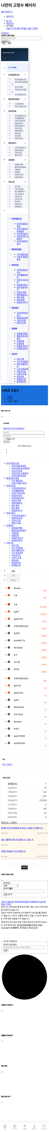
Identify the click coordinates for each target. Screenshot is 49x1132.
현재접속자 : (27, 783)
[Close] (4, 57)
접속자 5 (9, 16)
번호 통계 (18, 136)
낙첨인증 (17, 169)
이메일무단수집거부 (38, 902)
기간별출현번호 (20, 118)
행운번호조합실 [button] (12, 478)
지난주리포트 (19, 87)
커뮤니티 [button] (10, 543)
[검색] (3, 43)
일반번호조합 (19, 150)
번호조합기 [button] (10, 513)
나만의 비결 (18, 199)
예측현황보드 (19, 131)
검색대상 (6, 883)
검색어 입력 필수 (10, 944)
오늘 (13, 571)
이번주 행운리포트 (21, 106)
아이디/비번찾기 (17, 428)
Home (9, 396)
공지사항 (17, 186)
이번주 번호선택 (20, 121)
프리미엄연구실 (13, 75)
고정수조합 (18, 153)
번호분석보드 (19, 123)
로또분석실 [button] (10, 485)
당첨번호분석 (19, 177)
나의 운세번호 (19, 189)
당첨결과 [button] (10, 525)
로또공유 (17, 201)
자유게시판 (18, 196)
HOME (14, 67)
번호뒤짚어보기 (20, 126)
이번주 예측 (18, 128)
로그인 (9, 21)
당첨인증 (17, 172)
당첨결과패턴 (19, 164)
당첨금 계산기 (19, 174)
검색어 (8, 888)
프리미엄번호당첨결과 (19, 83)
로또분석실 (12, 111)
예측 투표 (18, 133)
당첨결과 (11, 160)
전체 (13, 575)
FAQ (3, 904)
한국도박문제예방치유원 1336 (29, 925)
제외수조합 (18, 155)
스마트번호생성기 (20, 147)
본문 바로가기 (7, 12)
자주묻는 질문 (26, 28)
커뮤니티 (11, 182)
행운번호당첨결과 (20, 167)
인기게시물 (15, 28)
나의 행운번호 (19, 104)
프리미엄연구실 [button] (12, 463)
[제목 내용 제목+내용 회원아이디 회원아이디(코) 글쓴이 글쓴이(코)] (11, 885)
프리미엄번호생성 (20, 79)
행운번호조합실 (13, 99)
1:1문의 (35, 28)
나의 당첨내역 (19, 194)
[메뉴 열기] (9, 43)
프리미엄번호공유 (20, 94)
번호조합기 (12, 143)
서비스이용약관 (7, 902)
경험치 (13, 580)
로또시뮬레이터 (20, 191)
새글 (8, 28)
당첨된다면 (18, 204)
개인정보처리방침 (21, 902)
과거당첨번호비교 (20, 116)
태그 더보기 (7, 764)
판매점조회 (18, 206)
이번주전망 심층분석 (19, 90)
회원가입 (10, 23)
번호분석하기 (19, 138)
